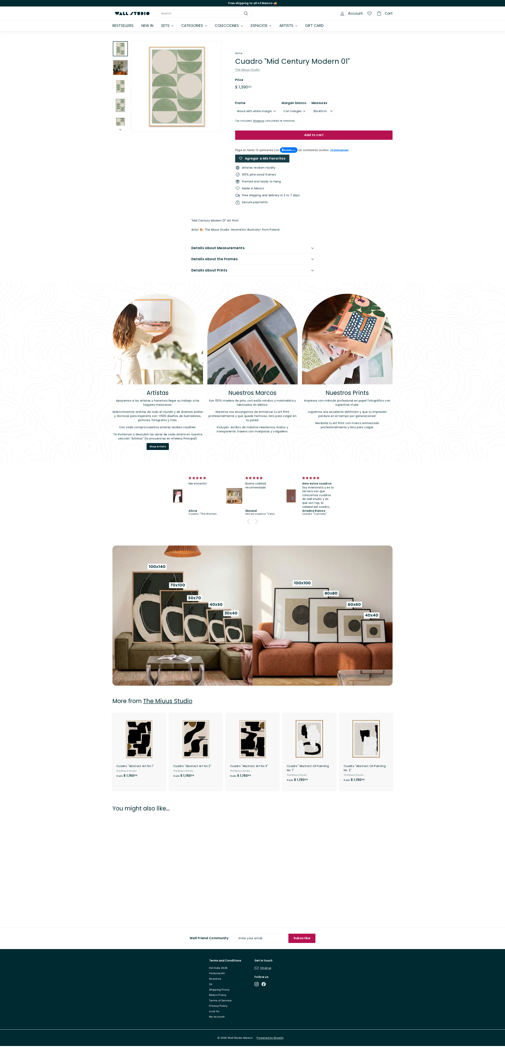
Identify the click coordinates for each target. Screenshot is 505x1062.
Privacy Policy (218, 1006)
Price (239, 80)
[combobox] (205, 13)
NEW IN (147, 25)
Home (238, 53)
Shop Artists (158, 446)
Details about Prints (209, 270)
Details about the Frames (214, 259)
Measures (319, 103)
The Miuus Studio (247, 70)
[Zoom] (176, 86)
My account (217, 1017)
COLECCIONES (227, 25)
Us (210, 984)
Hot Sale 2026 (218, 968)
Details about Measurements (218, 248)
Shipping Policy (219, 990)
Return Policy (217, 995)
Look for (214, 1011)
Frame (240, 103)
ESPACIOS (259, 25)
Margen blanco (294, 103)
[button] (249, 521)
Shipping (258, 120)
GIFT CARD (314, 25)
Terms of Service (220, 1000)
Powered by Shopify (270, 1038)
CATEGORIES (192, 25)
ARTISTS (286, 25)
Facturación (217, 973)
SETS (165, 25)
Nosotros (215, 979)
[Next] (120, 129)
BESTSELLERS (123, 25)
